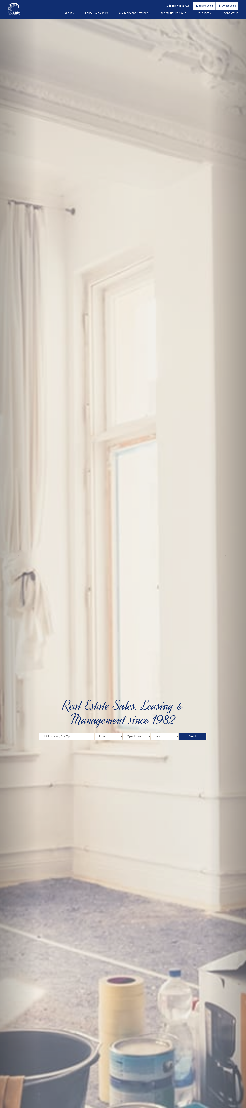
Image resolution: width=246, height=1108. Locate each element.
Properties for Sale (173, 13)
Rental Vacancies (96, 13)
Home (49, 13)
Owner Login (229, 6)
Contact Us (231, 13)
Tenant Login (206, 6)
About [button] (68, 13)
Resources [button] (204, 13)
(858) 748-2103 (179, 6)
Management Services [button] (133, 13)
